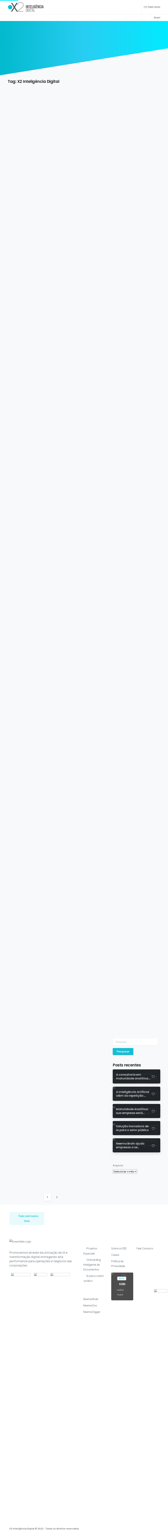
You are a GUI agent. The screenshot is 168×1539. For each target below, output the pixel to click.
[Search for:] (135, 1041)
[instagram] (146, 17)
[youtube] (136, 17)
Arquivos (118, 1165)
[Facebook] (131, 17)
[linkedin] (141, 17)
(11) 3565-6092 (152, 7)
